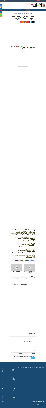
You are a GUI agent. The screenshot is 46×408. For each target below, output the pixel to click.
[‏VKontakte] (24, 22)
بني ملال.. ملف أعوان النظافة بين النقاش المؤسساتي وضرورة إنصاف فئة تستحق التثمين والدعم (31, 333)
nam (30, 367)
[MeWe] (18, 46)
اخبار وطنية (32, 9)
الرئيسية (44, 9)
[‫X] (33, 22)
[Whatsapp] (21, 46)
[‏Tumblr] (29, 22)
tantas (23, 367)
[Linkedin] (15, 46)
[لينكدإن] (31, 22)
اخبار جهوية (40, 9)
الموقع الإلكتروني (20, 353)
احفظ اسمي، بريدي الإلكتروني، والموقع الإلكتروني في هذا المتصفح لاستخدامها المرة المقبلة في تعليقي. (24, 356)
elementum (40, 367)
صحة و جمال (13, 370)
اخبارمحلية (28, 9)
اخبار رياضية (36, 9)
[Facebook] (11, 46)
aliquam (43, 367)
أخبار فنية (21, 9)
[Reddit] (14, 46)
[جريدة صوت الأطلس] (38, 5)
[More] (22, 46)
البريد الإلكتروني (33, 353)
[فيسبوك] (34, 22)
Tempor (21, 367)
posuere (28, 367)
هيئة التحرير (17, 9)
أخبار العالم (14, 368)
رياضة (14, 389)
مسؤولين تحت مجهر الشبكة (8, 9)
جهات (14, 387)
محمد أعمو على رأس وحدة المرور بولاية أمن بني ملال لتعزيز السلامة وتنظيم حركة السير (14, 284)
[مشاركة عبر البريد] (17, 260)
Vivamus (18, 367)
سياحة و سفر (13, 369)
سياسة (14, 390)
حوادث (14, 388)
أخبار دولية (13, 9)
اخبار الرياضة (13, 378)
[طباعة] (15, 260)
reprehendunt (26, 367)
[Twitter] (12, 46)
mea (32, 367)
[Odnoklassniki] (23, 22)
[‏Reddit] (26, 22)
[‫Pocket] (21, 22)
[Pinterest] (17, 46)
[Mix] (19, 46)
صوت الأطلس (33, 401)
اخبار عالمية (14, 379)
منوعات (14, 397)
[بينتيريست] (28, 22)
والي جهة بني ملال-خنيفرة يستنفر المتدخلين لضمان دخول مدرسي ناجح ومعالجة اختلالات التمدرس (23, 284)
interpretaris (37, 367)
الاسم (34, 350)
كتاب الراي (24, 9)
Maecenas (34, 367)
